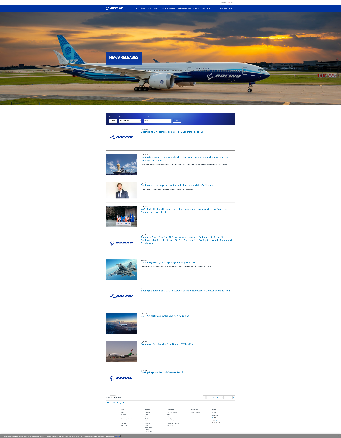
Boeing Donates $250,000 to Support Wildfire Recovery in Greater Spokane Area (185, 290)
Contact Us (170, 425)
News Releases (140, 8)
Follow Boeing (206, 8)
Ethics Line (170, 416)
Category (121, 117)
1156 (230, 397)
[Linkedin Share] (114, 402)
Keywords (146, 117)
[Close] (338, 436)
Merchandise (124, 421)
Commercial (148, 412)
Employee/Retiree (125, 416)
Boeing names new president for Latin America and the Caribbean (177, 185)
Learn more (117, 436)
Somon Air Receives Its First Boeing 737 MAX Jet (168, 344)
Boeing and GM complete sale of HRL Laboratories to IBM (173, 131)
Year (110, 117)
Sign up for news (226, 8)
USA (232, 2)
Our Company (148, 431)
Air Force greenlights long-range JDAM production (168, 262)
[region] (170, 436)
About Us (195, 8)
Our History (124, 425)
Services (147, 419)
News (122, 412)
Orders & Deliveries (184, 8)
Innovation (147, 423)
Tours (168, 414)
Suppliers (123, 423)
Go (177, 120)
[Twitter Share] (117, 402)
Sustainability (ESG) (150, 427)
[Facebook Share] (111, 402)
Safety (146, 421)
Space (146, 416)
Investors (123, 414)
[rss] (123, 402)
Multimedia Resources (167, 8)
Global (146, 425)
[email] (108, 402)
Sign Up (214, 412)
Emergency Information (127, 419)
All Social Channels (195, 412)
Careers (147, 429)
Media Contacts (153, 8)
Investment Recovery (172, 421)
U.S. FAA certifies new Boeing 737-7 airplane (165, 315)
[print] (120, 402)
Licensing (169, 419)
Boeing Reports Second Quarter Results (163, 372)
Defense (147, 414)
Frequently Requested (173, 423)
